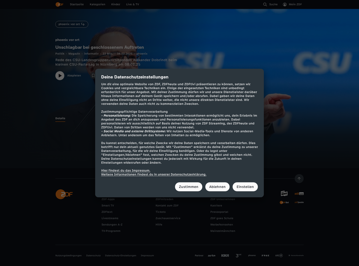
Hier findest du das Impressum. (125, 170)
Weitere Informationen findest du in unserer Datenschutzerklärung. (153, 174)
